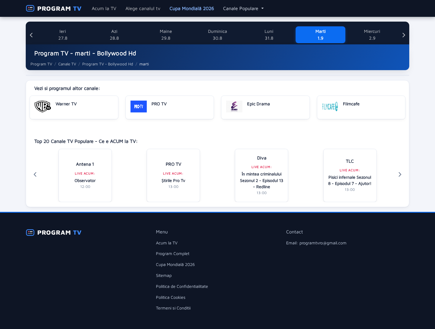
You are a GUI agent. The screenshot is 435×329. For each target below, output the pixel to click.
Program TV (41, 64)
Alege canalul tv (142, 8)
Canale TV (67, 64)
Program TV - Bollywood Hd (107, 64)
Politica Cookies (171, 297)
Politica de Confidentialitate (182, 286)
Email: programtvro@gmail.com (316, 242)
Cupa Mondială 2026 (192, 8)
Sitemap (164, 275)
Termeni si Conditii (173, 307)
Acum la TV (104, 8)
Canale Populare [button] (241, 8)
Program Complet (172, 253)
